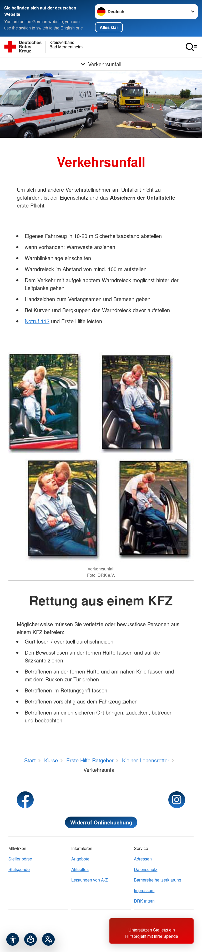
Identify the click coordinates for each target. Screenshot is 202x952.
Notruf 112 (37, 321)
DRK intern (144, 901)
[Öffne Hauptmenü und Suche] (191, 47)
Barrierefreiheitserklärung (157, 880)
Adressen (143, 859)
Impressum (144, 890)
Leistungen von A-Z (89, 880)
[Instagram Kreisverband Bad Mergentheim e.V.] (176, 799)
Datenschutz (145, 869)
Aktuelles (80, 869)
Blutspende (19, 869)
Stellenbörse (20, 859)
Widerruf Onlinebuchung (101, 822)
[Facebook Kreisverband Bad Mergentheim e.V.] (25, 799)
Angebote (80, 859)
